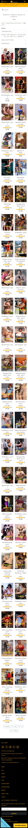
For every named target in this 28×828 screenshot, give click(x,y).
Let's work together (9, 800)
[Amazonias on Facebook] (7, 747)
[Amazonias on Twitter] (3, 747)
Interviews (5, 787)
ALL (15, 36)
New (3, 767)
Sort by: (3, 28)
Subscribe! (5, 783)
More (3, 790)
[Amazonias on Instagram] (18, 747)
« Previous (6, 726)
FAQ (2, 780)
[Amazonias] (14, 1)
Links (3, 797)
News (3, 777)
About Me (5, 793)
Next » (16, 730)
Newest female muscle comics (14, 23)
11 (11, 730)
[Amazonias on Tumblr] (14, 747)
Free (3, 773)
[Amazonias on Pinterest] (10, 747)
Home (3, 23)
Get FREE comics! (20, 825)
